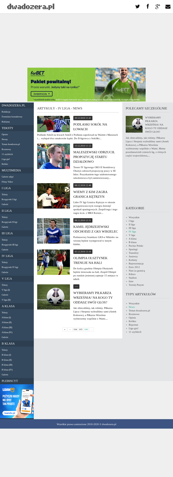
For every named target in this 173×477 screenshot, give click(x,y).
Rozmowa (134, 314)
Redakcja (6, 111)
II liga (7, 210)
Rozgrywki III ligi (10, 244)
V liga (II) (6, 300)
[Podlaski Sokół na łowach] (53, 124)
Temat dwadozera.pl (11, 144)
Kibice (132, 274)
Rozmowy (6, 149)
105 (80, 329)
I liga (6, 188)
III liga (7, 233)
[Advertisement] (86, 40)
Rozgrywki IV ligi (10, 267)
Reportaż (133, 324)
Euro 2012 (134, 267)
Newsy (5, 139)
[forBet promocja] (86, 100)
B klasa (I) (6, 355)
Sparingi (133, 249)
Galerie (5, 204)
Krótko (5, 164)
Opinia (132, 317)
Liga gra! (6, 159)
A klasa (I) (6, 317)
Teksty (7, 128)
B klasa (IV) (7, 369)
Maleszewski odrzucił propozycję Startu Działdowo (94, 156)
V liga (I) (6, 290)
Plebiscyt (10, 381)
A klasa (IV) (7, 332)
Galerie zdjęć (8, 176)
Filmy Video (7, 181)
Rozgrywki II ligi (9, 222)
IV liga (7, 256)
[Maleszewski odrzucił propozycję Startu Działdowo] (53, 157)
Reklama (6, 121)
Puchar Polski (136, 245)
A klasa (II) (6, 322)
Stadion (133, 277)
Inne (131, 281)
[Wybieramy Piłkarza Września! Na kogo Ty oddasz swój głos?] (53, 297)
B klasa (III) (7, 365)
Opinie (5, 134)
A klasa (8, 306)
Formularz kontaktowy (12, 116)
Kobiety (133, 260)
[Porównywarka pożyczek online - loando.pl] (17, 417)
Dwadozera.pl (13, 105)
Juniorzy (133, 256)
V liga (7, 278)
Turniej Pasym (136, 284)
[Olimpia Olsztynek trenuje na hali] (53, 262)
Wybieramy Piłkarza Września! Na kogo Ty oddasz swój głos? (93, 297)
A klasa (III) (7, 327)
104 (75, 329)
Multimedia (11, 170)
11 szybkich (7, 154)
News (132, 307)
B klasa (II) (7, 360)
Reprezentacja (136, 263)
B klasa (8, 343)
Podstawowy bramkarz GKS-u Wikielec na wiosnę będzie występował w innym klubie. (95, 241)
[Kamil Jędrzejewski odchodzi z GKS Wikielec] (53, 231)
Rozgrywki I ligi (9, 199)
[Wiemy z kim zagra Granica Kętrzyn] (53, 196)
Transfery (134, 253)
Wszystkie (134, 217)
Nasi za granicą (137, 270)
